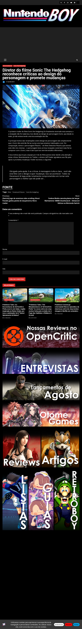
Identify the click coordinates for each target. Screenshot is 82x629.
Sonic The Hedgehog (19, 66)
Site (3, 269)
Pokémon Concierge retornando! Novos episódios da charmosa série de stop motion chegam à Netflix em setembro (67, 295)
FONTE (7, 187)
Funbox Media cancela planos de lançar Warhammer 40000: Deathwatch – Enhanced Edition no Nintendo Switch (62, 199)
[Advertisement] (41, 42)
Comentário (13, 220)
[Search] (77, 60)
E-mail (4, 259)
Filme (9, 192)
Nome (4, 249)
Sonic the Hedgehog (32, 192)
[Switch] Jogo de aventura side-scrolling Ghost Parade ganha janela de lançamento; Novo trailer (21, 199)
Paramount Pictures (19, 192)
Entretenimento (7, 66)
